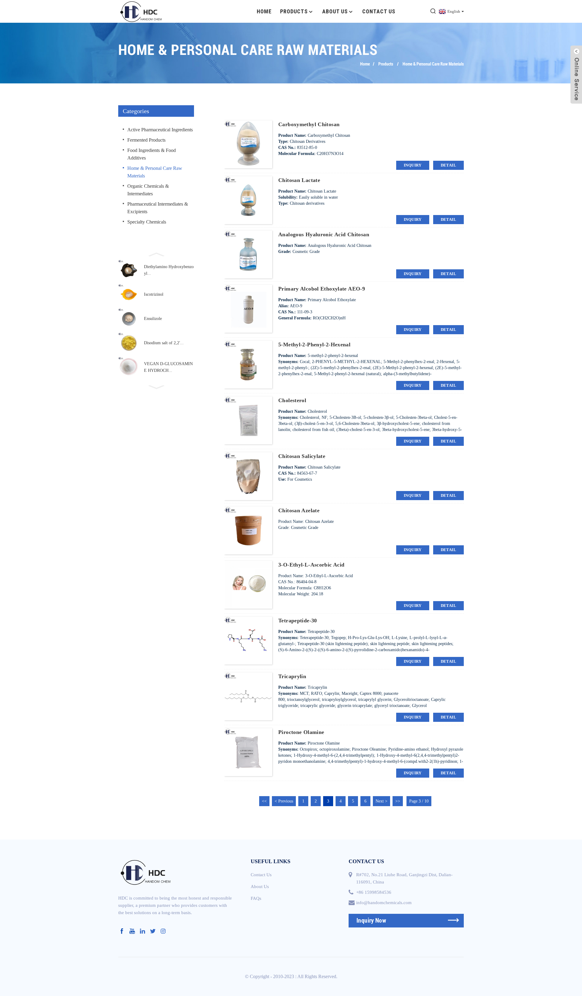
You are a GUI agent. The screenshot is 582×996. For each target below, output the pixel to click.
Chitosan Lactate (299, 180)
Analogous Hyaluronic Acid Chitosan (323, 234)
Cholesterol (292, 400)
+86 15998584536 (373, 892)
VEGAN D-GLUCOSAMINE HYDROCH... (168, 367)
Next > (381, 801)
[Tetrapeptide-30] (248, 640)
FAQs (256, 898)
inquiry (413, 165)
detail (448, 165)
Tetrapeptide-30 (297, 620)
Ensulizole (153, 318)
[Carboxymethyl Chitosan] (248, 144)
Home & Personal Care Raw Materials (433, 64)
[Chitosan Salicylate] (248, 475)
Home (264, 11)
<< (264, 801)
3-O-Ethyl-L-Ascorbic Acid (311, 565)
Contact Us (378, 11)
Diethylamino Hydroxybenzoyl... (169, 270)
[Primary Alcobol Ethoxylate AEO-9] (248, 308)
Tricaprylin (292, 676)
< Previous (284, 801)
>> (397, 801)
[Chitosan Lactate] (248, 199)
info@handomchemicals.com (384, 902)
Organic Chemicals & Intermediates (148, 189)
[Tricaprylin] (248, 696)
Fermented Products (146, 140)
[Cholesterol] (248, 420)
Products (294, 11)
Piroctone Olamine (301, 732)
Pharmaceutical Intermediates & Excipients (157, 207)
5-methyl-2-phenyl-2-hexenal (314, 345)
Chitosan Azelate (298, 510)
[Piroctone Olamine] (248, 751)
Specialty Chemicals (146, 221)
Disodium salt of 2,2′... (164, 343)
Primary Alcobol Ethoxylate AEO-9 (321, 289)
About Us (335, 11)
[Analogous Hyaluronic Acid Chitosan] (248, 254)
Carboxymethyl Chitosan (309, 124)
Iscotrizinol (153, 294)
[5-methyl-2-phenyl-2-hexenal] (248, 364)
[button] (156, 254)
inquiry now (371, 920)
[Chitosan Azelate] (248, 530)
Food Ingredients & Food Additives (151, 154)
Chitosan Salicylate (301, 456)
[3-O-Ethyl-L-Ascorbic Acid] (248, 584)
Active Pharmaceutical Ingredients (160, 129)
